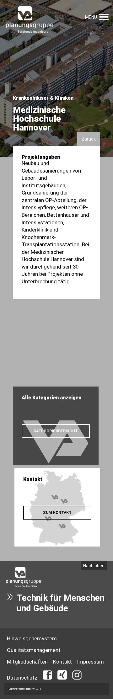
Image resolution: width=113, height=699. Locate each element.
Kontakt (62, 662)
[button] (104, 16)
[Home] (29, 20)
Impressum (90, 662)
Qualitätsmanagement (34, 650)
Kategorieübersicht (56, 431)
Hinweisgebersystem (32, 638)
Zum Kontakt (57, 512)
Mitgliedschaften (27, 662)
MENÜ (91, 17)
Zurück (89, 138)
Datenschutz (22, 678)
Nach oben (94, 565)
